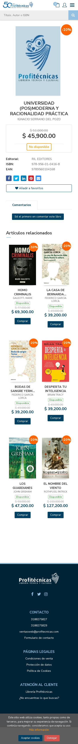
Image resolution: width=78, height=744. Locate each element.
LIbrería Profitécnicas (39, 692)
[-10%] (22, 265)
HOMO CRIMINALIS (22, 292)
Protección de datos (39, 665)
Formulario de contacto (39, 638)
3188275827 (39, 619)
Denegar (52, 738)
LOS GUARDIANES (22, 486)
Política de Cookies (39, 671)
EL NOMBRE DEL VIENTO (56, 486)
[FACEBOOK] (32, 594)
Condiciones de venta (39, 658)
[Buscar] (73, 15)
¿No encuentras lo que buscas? (39, 698)
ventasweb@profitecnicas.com (39, 632)
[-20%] (55, 264)
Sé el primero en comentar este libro (38, 216)
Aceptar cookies (30, 738)
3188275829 (39, 625)
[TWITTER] (39, 594)
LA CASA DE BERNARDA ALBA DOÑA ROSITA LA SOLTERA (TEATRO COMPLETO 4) (55, 292)
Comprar (22, 321)
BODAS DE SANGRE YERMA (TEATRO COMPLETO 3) (23, 389)
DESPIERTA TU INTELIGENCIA (56, 389)
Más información (39, 730)
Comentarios (21, 205)
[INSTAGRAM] (46, 594)
